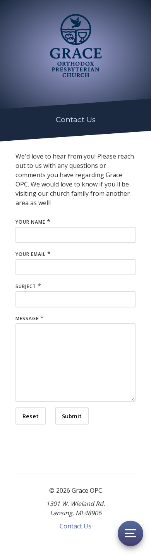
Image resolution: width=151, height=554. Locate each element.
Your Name (30, 222)
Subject (25, 286)
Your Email (30, 254)
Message (27, 318)
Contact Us (75, 526)
